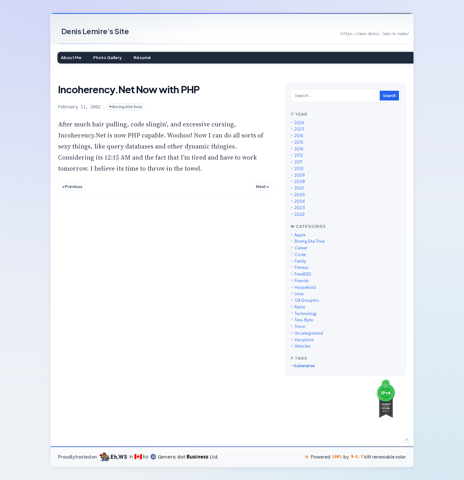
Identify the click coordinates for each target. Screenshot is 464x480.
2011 (298, 162)
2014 (298, 149)
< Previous (72, 186)
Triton (299, 326)
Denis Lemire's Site (95, 31)
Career (300, 248)
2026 (299, 122)
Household (305, 287)
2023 (299, 129)
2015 (298, 142)
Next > (262, 186)
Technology (305, 313)
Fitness (301, 267)
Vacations (303, 339)
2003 (299, 207)
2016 (298, 135)
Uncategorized (308, 333)
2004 (299, 201)
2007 (299, 188)
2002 (299, 214)
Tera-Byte (303, 320)
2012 (298, 155)
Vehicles (302, 346)
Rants (299, 307)
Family (300, 261)
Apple (299, 235)
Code (300, 254)
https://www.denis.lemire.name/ (375, 34)
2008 (299, 181)
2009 (299, 175)
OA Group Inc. (307, 300)
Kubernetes (304, 365)
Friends (301, 280)
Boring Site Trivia (127, 106)
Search (389, 95)
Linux (298, 293)
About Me (71, 57)
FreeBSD (302, 274)
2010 (299, 168)
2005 (299, 194)
